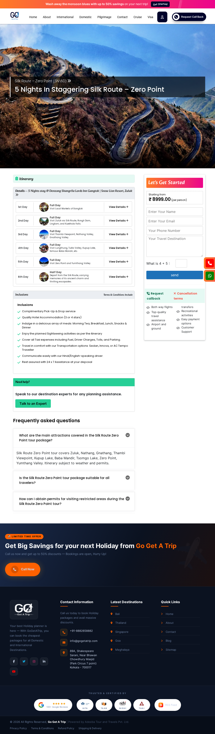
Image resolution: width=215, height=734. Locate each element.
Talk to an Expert (33, 403)
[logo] (15, 16)
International (65, 17)
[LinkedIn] (44, 661)
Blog (168, 640)
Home (33, 17)
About (47, 17)
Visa (150, 17)
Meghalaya (122, 649)
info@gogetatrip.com (83, 640)
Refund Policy (66, 728)
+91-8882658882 (81, 630)
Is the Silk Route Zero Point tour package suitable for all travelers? (64, 480)
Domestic (85, 17)
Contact (122, 17)
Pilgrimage (104, 17)
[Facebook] (14, 661)
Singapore (121, 631)
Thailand (120, 622)
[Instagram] (34, 661)
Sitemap (171, 649)
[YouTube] (14, 672)
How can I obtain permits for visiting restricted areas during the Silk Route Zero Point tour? (71, 501)
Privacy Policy (18, 728)
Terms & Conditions (42, 728)
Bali (117, 614)
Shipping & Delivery (90, 728)
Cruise (138, 17)
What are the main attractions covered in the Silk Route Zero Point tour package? (69, 437)
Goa (118, 640)
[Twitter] (24, 661)
